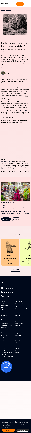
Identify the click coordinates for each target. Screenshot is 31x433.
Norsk (17, 351)
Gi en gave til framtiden (6, 352)
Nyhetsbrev (18, 335)
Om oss (5, 296)
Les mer (12, 425)
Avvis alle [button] (22, 430)
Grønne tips (8, 10)
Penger (2, 309)
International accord (7, 161)
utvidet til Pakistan (23, 110)
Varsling (3, 341)
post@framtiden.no (5, 337)
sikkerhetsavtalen (6, 97)
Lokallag (17, 321)
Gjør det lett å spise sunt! (21, 307)
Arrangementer (4, 323)
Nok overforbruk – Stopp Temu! (21, 304)
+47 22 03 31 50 (5, 335)
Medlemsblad (4, 318)
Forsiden (3, 10)
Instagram (18, 337)
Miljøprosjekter (4, 321)
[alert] (15, 426)
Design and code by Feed (6, 377)
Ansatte (17, 320)
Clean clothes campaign (8, 169)
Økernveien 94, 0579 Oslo (7, 339)
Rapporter (3, 320)
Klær (2, 307)
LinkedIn (17, 339)
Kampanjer (7, 292)
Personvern (18, 325)
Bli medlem (7, 288)
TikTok (17, 342)
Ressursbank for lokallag (6, 325)
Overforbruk (4, 303)
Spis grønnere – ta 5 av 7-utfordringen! (21, 309)
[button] (15, 427)
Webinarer (3, 327)
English (17, 352)
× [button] (29, 420)
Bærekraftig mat (5, 305)
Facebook (18, 341)
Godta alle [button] (8, 430)
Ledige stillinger (19, 323)
